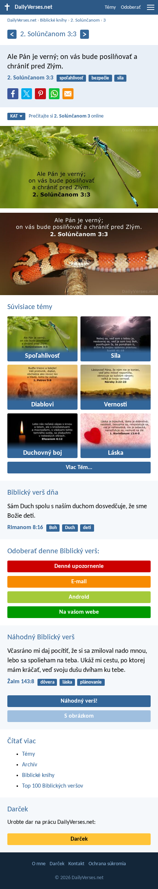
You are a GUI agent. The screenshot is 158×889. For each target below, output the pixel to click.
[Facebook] (14, 96)
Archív (29, 765)
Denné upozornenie (79, 566)
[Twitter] (28, 96)
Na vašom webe (79, 612)
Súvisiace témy (29, 307)
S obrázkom (79, 716)
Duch (70, 527)
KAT (14, 116)
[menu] (150, 10)
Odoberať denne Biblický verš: (53, 551)
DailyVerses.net (21, 20)
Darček (17, 809)
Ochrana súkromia (107, 864)
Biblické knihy (53, 20)
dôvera (47, 682)
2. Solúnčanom (85, 20)
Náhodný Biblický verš (41, 637)
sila (120, 78)
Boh (53, 527)
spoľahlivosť (71, 78)
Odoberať (131, 7)
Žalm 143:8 (20, 682)
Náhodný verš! (79, 701)
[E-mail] (69, 96)
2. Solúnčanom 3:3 (30, 78)
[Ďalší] (84, 34)
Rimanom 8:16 (25, 528)
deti (87, 527)
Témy (110, 7)
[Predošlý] (12, 34)
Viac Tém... (79, 467)
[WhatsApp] (56, 94)
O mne (39, 864)
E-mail (79, 582)
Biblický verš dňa (32, 492)
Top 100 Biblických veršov (52, 786)
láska (67, 682)
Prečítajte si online (66, 116)
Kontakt (76, 864)
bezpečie (100, 78)
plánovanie (91, 682)
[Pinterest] (42, 96)
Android (79, 597)
